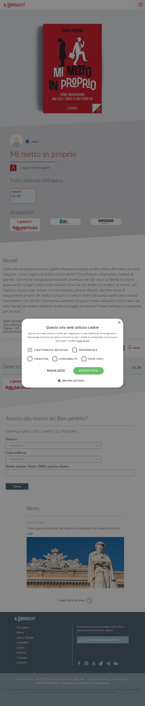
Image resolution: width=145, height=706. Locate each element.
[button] (72, 380)
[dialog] (72, 352)
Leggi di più (83, 340)
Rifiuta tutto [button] (56, 370)
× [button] (119, 322)
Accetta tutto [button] (88, 370)
